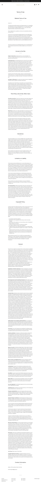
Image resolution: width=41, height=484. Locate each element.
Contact (3, 478)
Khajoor (38, 478)
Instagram (23, 479)
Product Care (4, 481)
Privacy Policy (13, 479)
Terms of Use (13, 478)
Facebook (23, 478)
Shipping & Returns (5, 479)
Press (12, 481)
